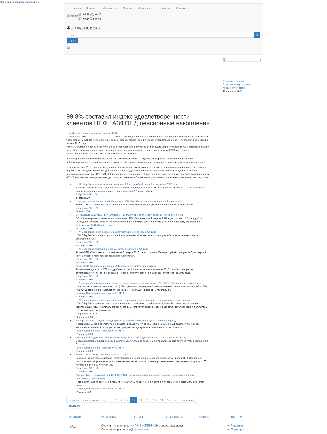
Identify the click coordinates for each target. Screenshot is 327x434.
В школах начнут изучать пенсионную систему (236, 85)
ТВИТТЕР (236, 416)
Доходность (145, 8)
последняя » (75, 405)
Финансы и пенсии (233, 80)
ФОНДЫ (138, 416)
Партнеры (237, 429)
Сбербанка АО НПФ (87, 194)
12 (147, 399)
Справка (181, 8)
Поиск (72, 40)
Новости (91, 8)
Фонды (127, 8)
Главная (76, 8)
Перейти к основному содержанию (19, 1)
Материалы (109, 8)
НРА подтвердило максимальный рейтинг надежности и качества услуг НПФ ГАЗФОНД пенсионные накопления (138, 282)
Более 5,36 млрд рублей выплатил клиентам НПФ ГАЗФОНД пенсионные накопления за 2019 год (130, 337)
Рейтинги (164, 8)
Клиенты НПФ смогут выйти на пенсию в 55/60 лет (104, 354)
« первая (74, 399)
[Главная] (73, 15)
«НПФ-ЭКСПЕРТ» (142, 425)
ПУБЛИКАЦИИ (109, 416)
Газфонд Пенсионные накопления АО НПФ (93, 133)
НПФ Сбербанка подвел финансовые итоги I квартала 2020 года (112, 248)
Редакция (237, 425)
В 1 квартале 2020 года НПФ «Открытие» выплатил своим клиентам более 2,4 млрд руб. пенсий (130, 214)
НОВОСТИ (75, 416)
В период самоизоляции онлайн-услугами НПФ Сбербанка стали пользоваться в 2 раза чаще (128, 201)
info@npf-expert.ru (137, 429)
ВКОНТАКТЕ (205, 416)
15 (168, 399)
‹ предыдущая (91, 399)
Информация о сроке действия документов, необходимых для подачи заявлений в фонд (126, 320)
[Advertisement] (138, 82)
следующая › (188, 399)
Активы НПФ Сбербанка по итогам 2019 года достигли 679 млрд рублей (116, 265)
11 (140, 399)
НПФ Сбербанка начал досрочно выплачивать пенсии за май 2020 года (116, 231)
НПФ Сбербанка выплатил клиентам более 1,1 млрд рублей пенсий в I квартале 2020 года (127, 184)
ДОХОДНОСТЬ (174, 416)
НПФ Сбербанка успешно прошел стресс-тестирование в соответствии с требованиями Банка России (133, 299)
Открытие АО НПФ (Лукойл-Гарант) (95, 225)
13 (154, 399)
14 (161, 399)
